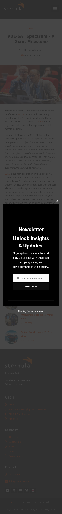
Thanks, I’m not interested (31, 311)
